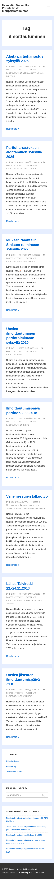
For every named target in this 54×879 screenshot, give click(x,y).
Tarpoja (10, 604)
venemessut (41, 509)
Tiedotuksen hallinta (14, 772)
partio (26, 425)
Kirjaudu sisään (12, 761)
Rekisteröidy (11, 766)
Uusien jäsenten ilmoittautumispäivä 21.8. (23, 679)
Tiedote (19, 70)
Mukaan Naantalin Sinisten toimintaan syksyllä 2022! (22, 244)
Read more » (12, 129)
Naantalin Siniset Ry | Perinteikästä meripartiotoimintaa (16, 8)
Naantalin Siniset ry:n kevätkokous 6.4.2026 (24, 835)
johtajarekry (29, 73)
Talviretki (38, 600)
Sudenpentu (29, 261)
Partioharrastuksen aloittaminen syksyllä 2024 (24, 152)
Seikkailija (28, 600)
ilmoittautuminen (14, 73)
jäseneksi (27, 696)
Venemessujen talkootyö (27, 496)
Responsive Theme (36, 872)
